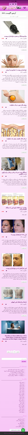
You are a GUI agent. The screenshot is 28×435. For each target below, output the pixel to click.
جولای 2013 (21, 412)
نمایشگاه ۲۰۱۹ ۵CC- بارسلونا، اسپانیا (16, 374)
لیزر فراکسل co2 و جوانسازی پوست (16, 268)
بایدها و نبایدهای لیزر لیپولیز (19, 302)
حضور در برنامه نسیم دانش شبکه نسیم (16, 369)
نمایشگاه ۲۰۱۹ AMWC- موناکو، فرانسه (16, 375)
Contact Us (13, 1)
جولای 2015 (21, 407)
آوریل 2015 (22, 409)
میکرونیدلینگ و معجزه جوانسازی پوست (15, 36)
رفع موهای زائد (21, 423)
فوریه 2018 (22, 388)
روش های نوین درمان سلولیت (18, 105)
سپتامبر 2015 (21, 404)
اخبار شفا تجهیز (21, 419)
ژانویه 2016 (22, 398)
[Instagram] (15, 4)
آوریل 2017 (22, 391)
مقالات (22, 427)
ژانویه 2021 (22, 382)
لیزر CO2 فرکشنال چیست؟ (19, 234)
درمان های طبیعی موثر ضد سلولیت (17, 138)
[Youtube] (13, 4)
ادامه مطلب (24, 49)
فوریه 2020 (22, 385)
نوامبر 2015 (21, 401)
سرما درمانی (21, 425)
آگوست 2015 (21, 406)
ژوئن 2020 (22, 383)
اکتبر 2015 (22, 403)
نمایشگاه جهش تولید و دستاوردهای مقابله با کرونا (14, 371)
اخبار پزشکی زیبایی (20, 420)
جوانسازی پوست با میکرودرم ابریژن (16, 70)
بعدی (9, 351)
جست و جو (24, 361)
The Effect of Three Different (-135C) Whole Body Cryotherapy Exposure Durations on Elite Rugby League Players (15, 337)
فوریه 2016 (22, 397)
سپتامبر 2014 (21, 410)
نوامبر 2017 (21, 389)
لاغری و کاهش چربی (20, 426)
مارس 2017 (21, 392)
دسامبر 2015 (21, 400)
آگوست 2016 (21, 394)
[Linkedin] (10, 4)
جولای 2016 (21, 395)
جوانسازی (22, 422)
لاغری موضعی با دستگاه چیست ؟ (17, 372)
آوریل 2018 (22, 386)
